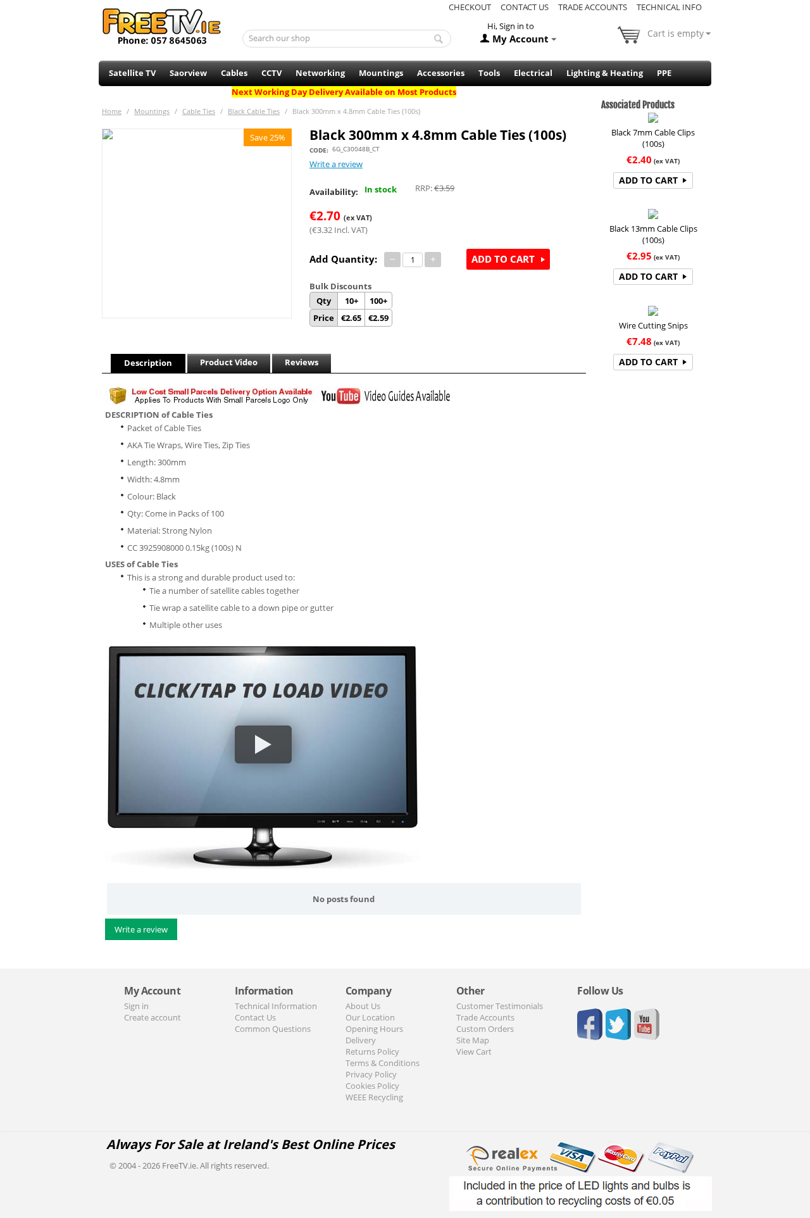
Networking (320, 72)
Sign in (136, 1006)
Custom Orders (485, 1028)
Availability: (333, 192)
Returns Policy (372, 1051)
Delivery (361, 1040)
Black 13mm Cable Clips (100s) (653, 234)
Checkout (470, 7)
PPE (664, 72)
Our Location (370, 1017)
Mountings (381, 72)
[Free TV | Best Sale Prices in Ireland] (162, 22)
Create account (152, 1017)
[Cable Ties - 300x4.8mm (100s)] (197, 223)
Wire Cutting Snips (653, 325)
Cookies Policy (372, 1085)
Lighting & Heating (604, 72)
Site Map (472, 1040)
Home (112, 111)
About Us (363, 1006)
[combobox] (347, 38)
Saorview (188, 72)
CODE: (318, 150)
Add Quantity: (343, 259)
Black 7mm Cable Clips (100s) (653, 138)
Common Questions (273, 1028)
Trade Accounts (592, 7)
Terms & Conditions (383, 1063)
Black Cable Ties (254, 111)
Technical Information (276, 1006)
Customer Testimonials (499, 1006)
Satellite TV (132, 72)
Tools (489, 72)
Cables (234, 72)
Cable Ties (198, 111)
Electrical (533, 72)
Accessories (440, 72)
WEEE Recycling (374, 1097)
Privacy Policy (371, 1074)
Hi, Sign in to (510, 26)
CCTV (271, 72)
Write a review (336, 164)
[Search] (438, 39)
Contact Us (525, 7)
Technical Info (669, 7)
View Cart (474, 1051)
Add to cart (503, 259)
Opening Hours (374, 1028)
